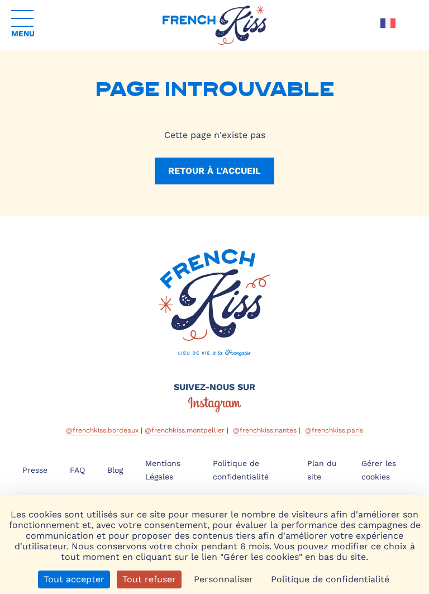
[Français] (387, 23)
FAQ (77, 469)
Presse (34, 469)
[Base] (214, 25)
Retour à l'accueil (214, 170)
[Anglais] (387, 40)
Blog (115, 469)
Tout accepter (74, 579)
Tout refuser (149, 579)
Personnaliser (223, 579)
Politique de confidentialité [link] (330, 579)
